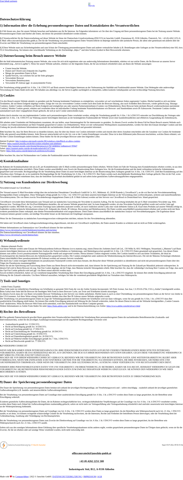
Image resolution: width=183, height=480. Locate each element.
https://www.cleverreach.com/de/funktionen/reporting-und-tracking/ (28, 230)
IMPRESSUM (89, 476)
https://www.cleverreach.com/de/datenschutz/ (19, 235)
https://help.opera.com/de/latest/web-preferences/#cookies (30, 151)
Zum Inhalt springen (8, 1)
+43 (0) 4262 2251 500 (91, 461)
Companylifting (22, 476)
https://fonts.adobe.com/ (57, 306)
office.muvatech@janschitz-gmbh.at (91, 453)
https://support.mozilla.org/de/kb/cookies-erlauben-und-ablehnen (34, 143)
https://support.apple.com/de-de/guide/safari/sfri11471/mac (30, 148)
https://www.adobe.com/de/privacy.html (123, 306)
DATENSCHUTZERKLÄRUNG (67, 476)
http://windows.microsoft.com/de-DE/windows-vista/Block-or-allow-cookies (47, 141)
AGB (99, 476)
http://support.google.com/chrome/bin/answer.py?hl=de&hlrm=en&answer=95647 (42, 146)
